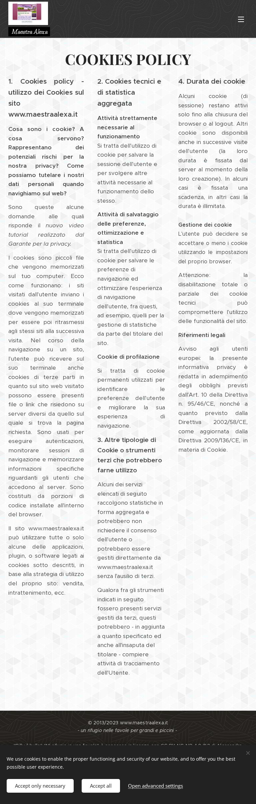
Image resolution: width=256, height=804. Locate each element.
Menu (241, 19)
